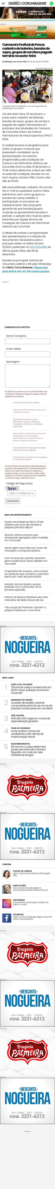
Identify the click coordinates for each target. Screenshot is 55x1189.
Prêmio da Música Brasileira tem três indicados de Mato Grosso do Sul (26, 598)
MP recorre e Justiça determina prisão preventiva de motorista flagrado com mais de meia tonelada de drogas (28, 751)
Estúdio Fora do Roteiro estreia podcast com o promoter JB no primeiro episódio (23, 586)
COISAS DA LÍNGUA (22, 871)
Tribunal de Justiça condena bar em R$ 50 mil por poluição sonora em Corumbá (31, 690)
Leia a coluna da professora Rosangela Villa (31, 874)
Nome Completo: (16, 336)
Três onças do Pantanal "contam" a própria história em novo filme (25, 609)
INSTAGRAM (19, 900)
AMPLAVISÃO (19, 885)
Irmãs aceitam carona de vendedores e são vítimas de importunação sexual (27, 733)
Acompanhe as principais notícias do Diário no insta (31, 903)
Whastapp (51, 4)
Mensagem (13, 361)
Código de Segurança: (19, 483)
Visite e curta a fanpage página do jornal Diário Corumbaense (32, 918)
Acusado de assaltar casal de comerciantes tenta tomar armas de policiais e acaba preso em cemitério (32, 705)
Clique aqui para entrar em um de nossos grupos (25, 269)
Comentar (12, 501)
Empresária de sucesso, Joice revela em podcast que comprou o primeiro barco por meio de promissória (27, 573)
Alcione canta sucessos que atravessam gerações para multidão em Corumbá (26, 537)
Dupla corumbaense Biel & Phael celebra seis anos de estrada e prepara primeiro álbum (24, 524)
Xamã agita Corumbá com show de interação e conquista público (26, 549)
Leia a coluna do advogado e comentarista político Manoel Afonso (30, 889)
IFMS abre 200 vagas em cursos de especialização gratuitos (30, 720)
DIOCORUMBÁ (38, 247)
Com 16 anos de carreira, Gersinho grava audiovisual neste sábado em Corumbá (26, 560)
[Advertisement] (27, 302)
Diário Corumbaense (28, 3)
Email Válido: (13, 349)
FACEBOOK (18, 914)
